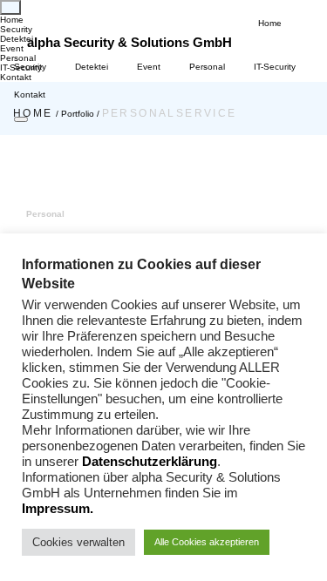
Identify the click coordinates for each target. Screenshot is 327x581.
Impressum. (57, 509)
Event (148, 66)
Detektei (91, 66)
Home (270, 23)
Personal (207, 66)
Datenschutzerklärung (149, 462)
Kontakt (29, 94)
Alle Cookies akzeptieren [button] (206, 542)
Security (30, 66)
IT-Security (275, 66)
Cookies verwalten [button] (78, 542)
